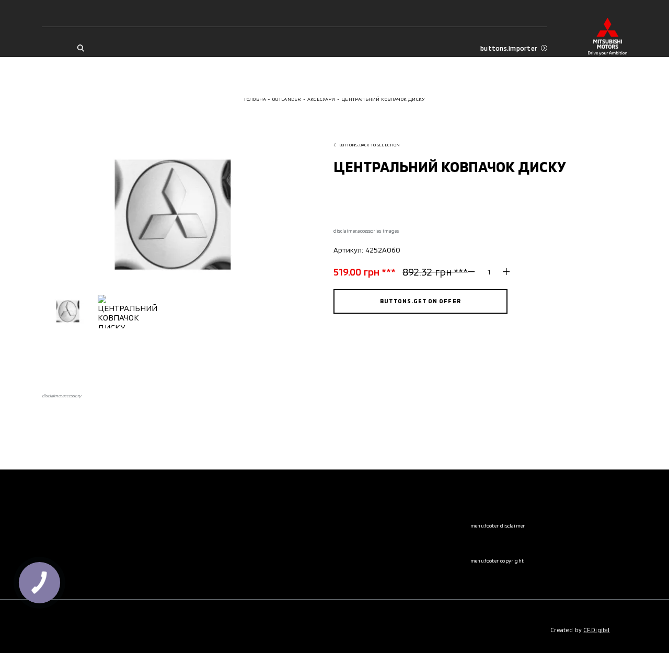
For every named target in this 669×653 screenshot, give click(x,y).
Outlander (287, 99)
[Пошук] (80, 48)
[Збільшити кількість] (503, 272)
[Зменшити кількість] (475, 272)
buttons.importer (508, 48)
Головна (255, 99)
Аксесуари (321, 99)
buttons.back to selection (369, 144)
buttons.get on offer (420, 300)
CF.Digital (597, 629)
